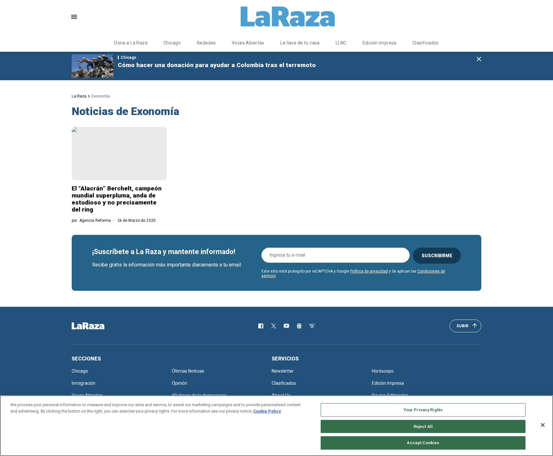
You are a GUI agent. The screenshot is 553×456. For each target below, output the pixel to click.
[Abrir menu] (74, 17)
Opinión (179, 383)
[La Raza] (287, 17)
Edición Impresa (388, 383)
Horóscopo (383, 371)
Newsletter (283, 371)
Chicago (172, 42)
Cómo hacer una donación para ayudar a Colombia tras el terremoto (217, 65)
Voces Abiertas (248, 42)
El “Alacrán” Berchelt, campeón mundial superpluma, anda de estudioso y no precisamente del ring (117, 199)
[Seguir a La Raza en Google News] (299, 326)
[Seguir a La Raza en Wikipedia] (312, 326)
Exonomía (101, 96)
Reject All (423, 426)
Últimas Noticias (188, 371)
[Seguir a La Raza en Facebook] (260, 326)
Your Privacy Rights (423, 409)
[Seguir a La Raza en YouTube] (286, 326)
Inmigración (83, 383)
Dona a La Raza (131, 42)
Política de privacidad (369, 271)
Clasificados (426, 42)
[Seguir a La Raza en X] (273, 326)
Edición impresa (380, 42)
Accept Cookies (423, 442)
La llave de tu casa (300, 42)
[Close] (543, 425)
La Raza (79, 96)
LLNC (341, 42)
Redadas (206, 42)
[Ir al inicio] (97, 326)
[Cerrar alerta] (479, 59)
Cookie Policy (267, 411)
